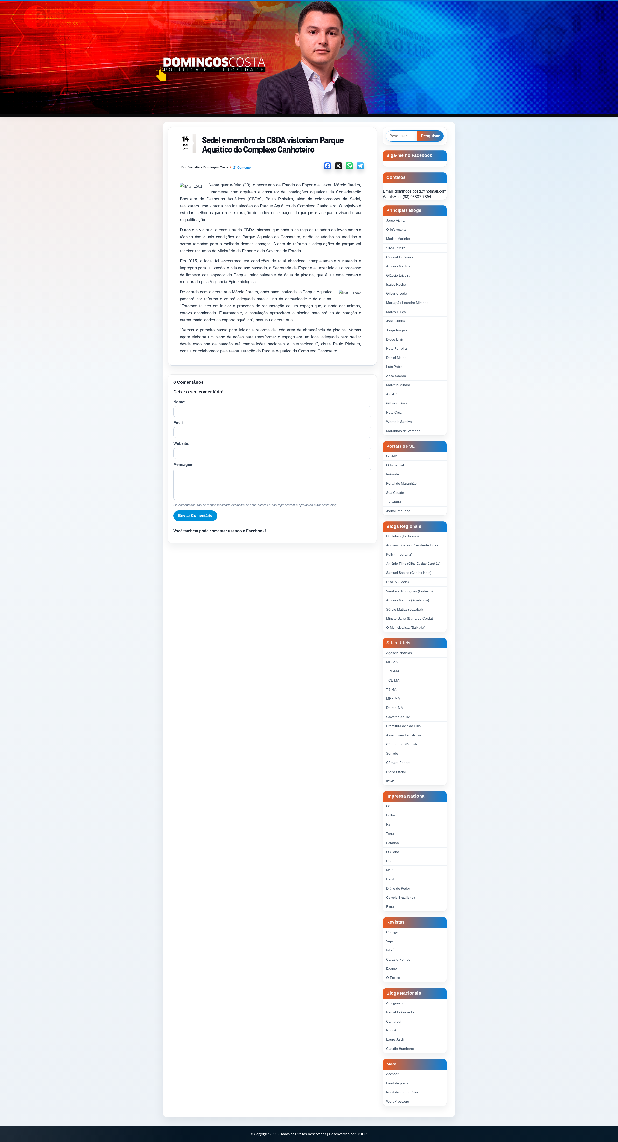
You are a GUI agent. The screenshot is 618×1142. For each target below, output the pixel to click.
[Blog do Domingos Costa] (309, 57)
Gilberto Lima (396, 403)
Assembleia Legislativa (403, 735)
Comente (244, 167)
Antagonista (395, 1003)
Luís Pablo (394, 367)
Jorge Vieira (395, 220)
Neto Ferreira (396, 348)
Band (390, 879)
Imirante (392, 474)
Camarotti (393, 1021)
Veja (389, 941)
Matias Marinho (398, 239)
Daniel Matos (396, 358)
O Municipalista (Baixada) (405, 627)
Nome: (179, 402)
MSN (390, 870)
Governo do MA (398, 717)
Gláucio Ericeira (398, 275)
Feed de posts (397, 1083)
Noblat (391, 1030)
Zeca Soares (396, 376)
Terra (390, 834)
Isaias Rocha (396, 284)
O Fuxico (393, 978)
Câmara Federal (398, 763)
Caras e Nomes (398, 959)
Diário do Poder (398, 888)
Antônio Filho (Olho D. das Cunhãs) (413, 563)
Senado (392, 753)
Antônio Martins (398, 266)
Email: (179, 423)
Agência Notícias (399, 653)
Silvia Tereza (396, 248)
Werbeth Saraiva (399, 422)
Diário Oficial (396, 772)
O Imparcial (395, 465)
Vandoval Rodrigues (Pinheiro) (409, 591)
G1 (388, 806)
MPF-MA (393, 698)
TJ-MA (391, 689)
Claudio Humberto (400, 1049)
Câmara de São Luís (402, 744)
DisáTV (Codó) (397, 582)
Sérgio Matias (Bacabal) (404, 609)
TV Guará (393, 502)
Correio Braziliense (400, 897)
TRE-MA (392, 671)
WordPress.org (397, 1101)
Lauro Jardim (396, 1039)
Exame (391, 968)
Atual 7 (391, 394)
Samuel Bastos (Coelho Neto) (409, 573)
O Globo (392, 852)
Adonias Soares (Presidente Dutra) (413, 545)
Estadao (392, 843)
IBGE (390, 781)
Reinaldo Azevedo (400, 1012)
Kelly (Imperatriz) (399, 554)
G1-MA (391, 456)
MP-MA (392, 662)
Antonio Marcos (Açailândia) (407, 600)
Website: (181, 443)
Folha (390, 815)
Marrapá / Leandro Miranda (407, 303)
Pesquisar (430, 136)
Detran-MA (394, 708)
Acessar (392, 1074)
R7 (388, 824)
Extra (390, 907)
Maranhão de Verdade (403, 431)
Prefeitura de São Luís (403, 726)
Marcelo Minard (398, 385)
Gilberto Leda (396, 293)
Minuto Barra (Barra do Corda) (409, 618)
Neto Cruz (394, 412)
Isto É (390, 950)
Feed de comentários (402, 1092)
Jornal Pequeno (398, 511)
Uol (388, 861)
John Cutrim (395, 321)
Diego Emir (394, 339)
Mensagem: (184, 464)
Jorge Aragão (396, 330)
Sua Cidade (395, 492)
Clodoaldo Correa (399, 257)
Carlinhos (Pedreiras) (402, 536)
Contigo (392, 932)
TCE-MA (392, 680)
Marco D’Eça (396, 312)
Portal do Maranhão (401, 483)
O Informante (396, 229)
